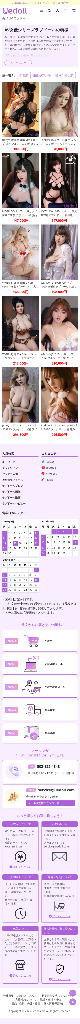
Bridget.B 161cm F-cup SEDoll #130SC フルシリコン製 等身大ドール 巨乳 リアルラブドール (59, 427)
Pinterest (51, 473)
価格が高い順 (64, 75)
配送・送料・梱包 (50, 999)
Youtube (51, 467)
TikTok (49, 479)
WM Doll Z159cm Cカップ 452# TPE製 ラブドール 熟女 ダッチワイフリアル (59, 284)
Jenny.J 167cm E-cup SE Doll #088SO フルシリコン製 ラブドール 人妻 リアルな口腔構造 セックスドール (20, 427)
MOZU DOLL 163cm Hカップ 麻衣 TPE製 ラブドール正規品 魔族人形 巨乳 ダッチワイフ (19, 213)
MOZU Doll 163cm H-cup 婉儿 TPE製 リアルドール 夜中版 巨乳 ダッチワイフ (59, 213)
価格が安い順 (42, 75)
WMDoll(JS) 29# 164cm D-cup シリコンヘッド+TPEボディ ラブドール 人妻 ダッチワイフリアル (20, 356)
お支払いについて (27, 995)
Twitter (49, 461)
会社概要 (8, 995)
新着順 (23, 75)
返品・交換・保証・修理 (26, 1003)
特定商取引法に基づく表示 (57, 995)
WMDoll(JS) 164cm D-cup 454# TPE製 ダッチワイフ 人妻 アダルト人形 (20, 284)
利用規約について (25, 999)
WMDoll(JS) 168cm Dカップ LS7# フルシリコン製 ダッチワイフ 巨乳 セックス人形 (59, 356)
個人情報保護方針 (54, 1003)
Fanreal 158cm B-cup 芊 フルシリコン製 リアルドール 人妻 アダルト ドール (58, 142)
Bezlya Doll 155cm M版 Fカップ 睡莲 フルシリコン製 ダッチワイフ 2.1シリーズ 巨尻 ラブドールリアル (20, 142)
